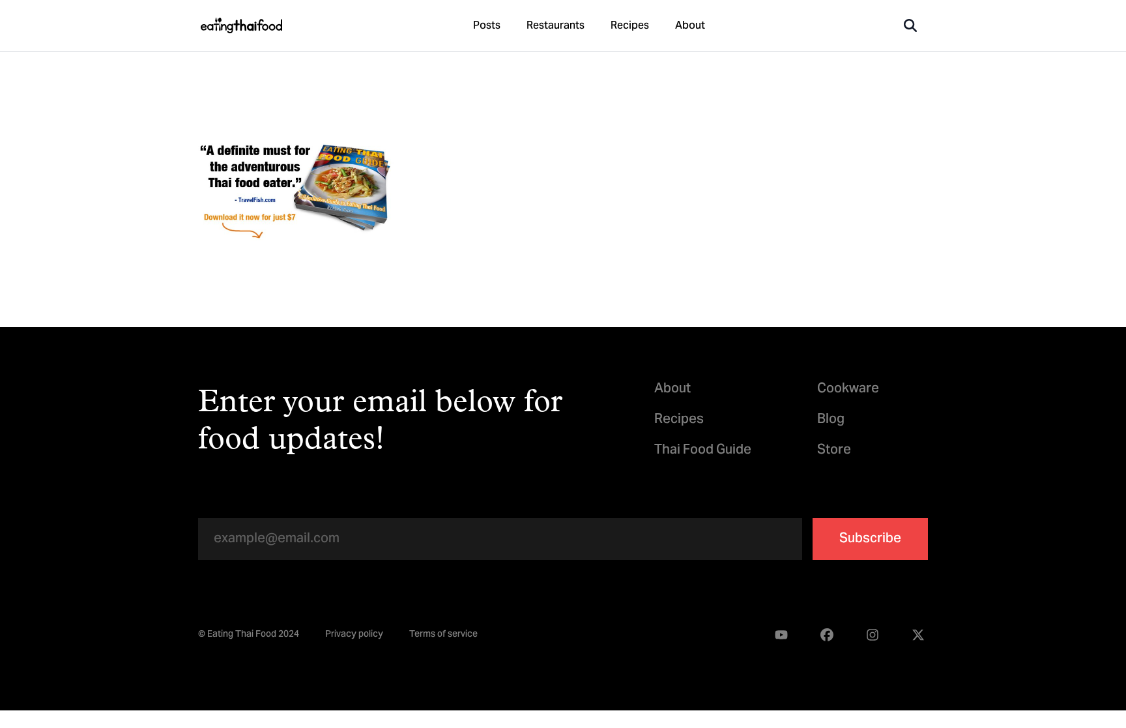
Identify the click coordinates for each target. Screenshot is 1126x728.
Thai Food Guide (702, 451)
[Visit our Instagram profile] (872, 635)
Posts (486, 26)
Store (834, 451)
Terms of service (443, 635)
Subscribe (870, 539)
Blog (830, 420)
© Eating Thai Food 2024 (248, 635)
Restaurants (556, 26)
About (690, 26)
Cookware (848, 389)
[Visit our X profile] (918, 635)
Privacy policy (354, 635)
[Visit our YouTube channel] (781, 635)
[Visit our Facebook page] (827, 635)
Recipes (630, 26)
